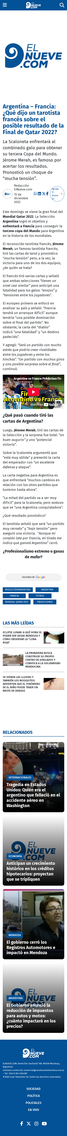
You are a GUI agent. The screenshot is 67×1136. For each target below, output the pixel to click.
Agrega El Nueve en (55, 194)
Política (33, 1096)
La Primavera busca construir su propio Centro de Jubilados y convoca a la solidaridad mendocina (42, 659)
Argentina (47, 589)
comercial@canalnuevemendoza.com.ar (44, 1070)
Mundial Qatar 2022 (16, 601)
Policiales (33, 1103)
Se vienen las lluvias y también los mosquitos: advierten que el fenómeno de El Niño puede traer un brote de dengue (21, 683)
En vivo (33, 1110)
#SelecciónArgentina (17, 589)
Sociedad (33, 1089)
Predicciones (45, 601)
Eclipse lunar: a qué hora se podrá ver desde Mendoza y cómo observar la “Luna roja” (22, 637)
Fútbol (40, 595)
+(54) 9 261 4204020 (17, 1073)
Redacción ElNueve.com (23, 187)
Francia (14, 595)
